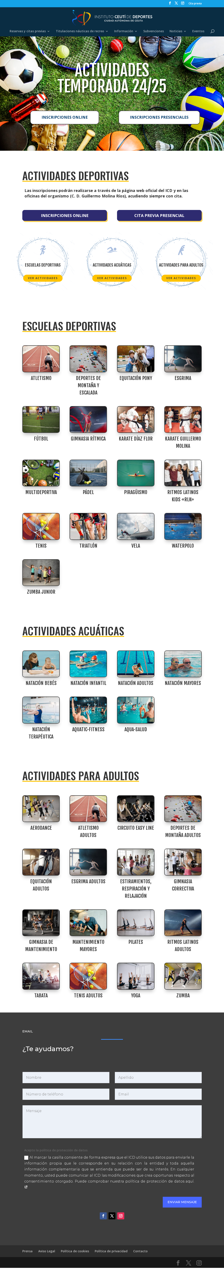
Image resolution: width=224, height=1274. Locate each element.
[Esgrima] (183, 358)
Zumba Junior (41, 592)
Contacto (140, 1251)
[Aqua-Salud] (135, 710)
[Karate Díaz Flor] (135, 419)
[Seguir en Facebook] (103, 1215)
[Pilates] (135, 922)
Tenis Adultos (88, 995)
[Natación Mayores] (183, 663)
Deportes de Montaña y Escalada (88, 385)
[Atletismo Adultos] (88, 808)
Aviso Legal (46, 1251)
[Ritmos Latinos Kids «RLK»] (183, 473)
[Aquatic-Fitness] (88, 710)
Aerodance (41, 828)
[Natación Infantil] (88, 663)
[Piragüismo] (135, 473)
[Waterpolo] (183, 526)
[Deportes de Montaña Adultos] (183, 808)
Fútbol (41, 439)
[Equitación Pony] (135, 358)
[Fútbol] (41, 419)
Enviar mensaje (182, 1202)
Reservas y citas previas (28, 31)
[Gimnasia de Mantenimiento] (41, 922)
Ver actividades (43, 278)
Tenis (41, 546)
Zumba (183, 995)
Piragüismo (135, 492)
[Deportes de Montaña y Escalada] (88, 358)
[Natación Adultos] (135, 663)
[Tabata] (41, 976)
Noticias (176, 31)
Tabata (41, 995)
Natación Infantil (88, 683)
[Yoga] (135, 976)
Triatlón (88, 546)
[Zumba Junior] (41, 572)
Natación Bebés (41, 683)
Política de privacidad (111, 1251)
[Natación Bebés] (41, 663)
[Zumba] (183, 976)
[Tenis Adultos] (88, 976)
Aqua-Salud (135, 729)
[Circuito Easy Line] (135, 808)
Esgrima (183, 378)
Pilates (135, 942)
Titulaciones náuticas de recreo (80, 31)
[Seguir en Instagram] (120, 1215)
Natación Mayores (183, 683)
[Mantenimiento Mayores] (88, 922)
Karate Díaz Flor (136, 439)
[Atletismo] (41, 358)
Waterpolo (183, 546)
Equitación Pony (135, 378)
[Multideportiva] (41, 473)
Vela (135, 546)
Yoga (135, 995)
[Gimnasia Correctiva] (183, 862)
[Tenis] (41, 526)
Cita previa (195, 3)
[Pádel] (88, 473)
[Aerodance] (41, 808)
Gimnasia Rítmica (88, 439)
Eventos (198, 31)
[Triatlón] (88, 526)
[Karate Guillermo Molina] (183, 419)
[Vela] (135, 526)
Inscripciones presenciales (159, 117)
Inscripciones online (65, 117)
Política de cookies (75, 1251)
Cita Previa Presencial (159, 215)
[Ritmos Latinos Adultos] (183, 922)
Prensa (27, 1251)
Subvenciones (153, 31)
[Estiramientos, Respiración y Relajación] (135, 862)
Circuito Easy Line (135, 828)
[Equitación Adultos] (41, 862)
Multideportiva (41, 492)
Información (123, 31)
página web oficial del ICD (147, 190)
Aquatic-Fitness (88, 729)
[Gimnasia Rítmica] (88, 419)
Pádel (88, 492)
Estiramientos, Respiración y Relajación (135, 888)
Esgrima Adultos (88, 881)
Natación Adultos (135, 683)
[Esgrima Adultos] (88, 862)
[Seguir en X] (112, 1215)
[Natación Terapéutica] (41, 710)
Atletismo (41, 378)
